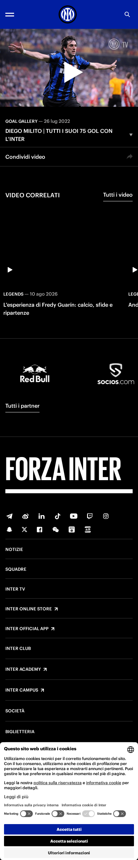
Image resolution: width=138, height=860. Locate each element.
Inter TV (15, 589)
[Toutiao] (88, 529)
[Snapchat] (9, 529)
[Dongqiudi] (72, 529)
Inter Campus (21, 690)
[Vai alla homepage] (68, 14)
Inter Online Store (28, 609)
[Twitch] (90, 516)
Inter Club (18, 648)
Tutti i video (118, 194)
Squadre (15, 569)
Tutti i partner (22, 405)
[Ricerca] (127, 14)
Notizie (14, 549)
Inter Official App (27, 628)
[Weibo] (25, 516)
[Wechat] (56, 529)
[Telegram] (9, 516)
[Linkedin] (42, 516)
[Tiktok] (58, 516)
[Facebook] (40, 529)
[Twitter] (24, 529)
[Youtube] (74, 516)
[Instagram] (106, 516)
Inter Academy (23, 669)
